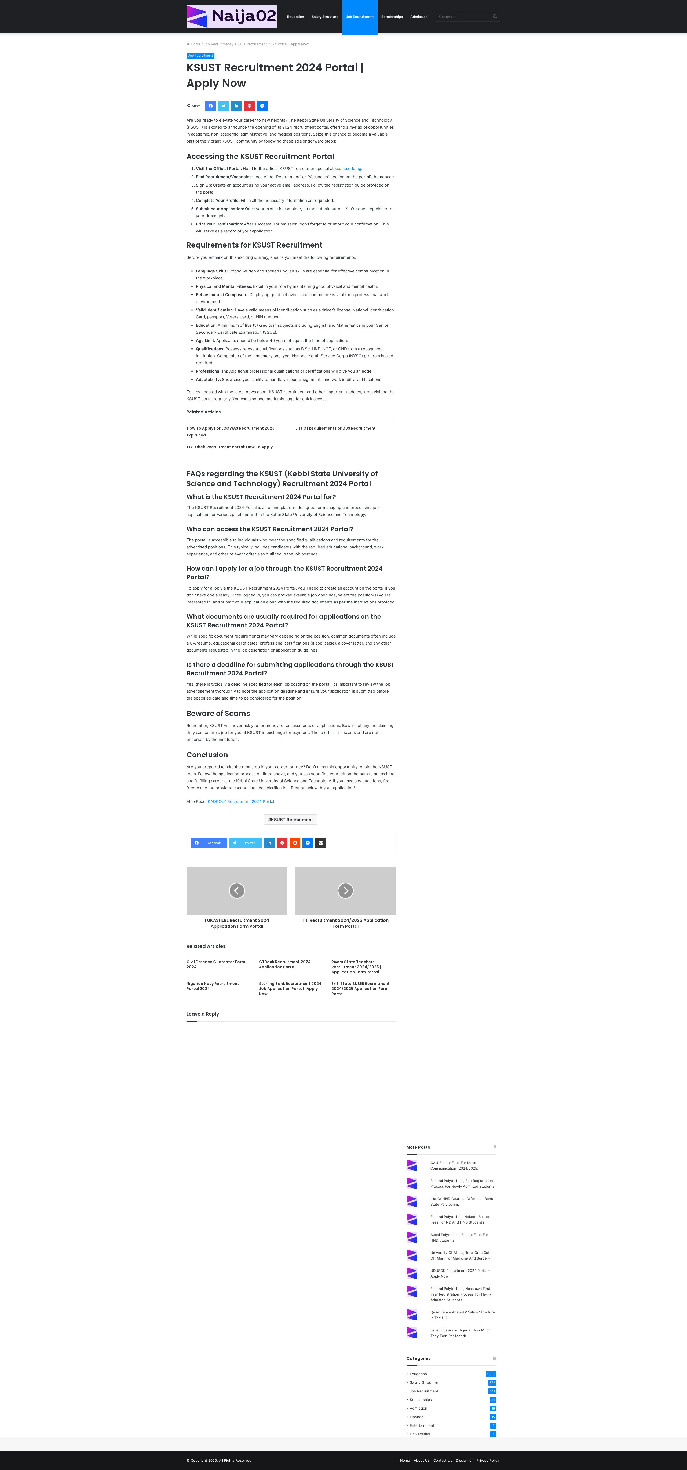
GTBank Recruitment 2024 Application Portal (285, 964)
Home (195, 44)
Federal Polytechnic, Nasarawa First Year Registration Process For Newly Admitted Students (461, 1294)
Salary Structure (325, 16)
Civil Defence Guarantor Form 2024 (216, 964)
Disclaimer (464, 1460)
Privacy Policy (488, 1460)
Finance (416, 1417)
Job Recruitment (360, 16)
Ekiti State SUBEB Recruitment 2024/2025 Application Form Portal (360, 988)
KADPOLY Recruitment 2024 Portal (241, 801)
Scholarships (392, 16)
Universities (420, 1434)
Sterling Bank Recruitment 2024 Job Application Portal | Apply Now (290, 988)
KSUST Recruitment (292, 819)
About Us (422, 1460)
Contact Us (442, 1460)
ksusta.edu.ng (348, 168)
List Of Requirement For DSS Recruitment (335, 428)
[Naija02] (232, 16)
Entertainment (422, 1425)
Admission (419, 16)
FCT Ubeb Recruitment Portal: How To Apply (230, 447)
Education (295, 16)
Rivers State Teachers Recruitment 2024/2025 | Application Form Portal (356, 967)
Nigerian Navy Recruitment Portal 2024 (213, 986)
